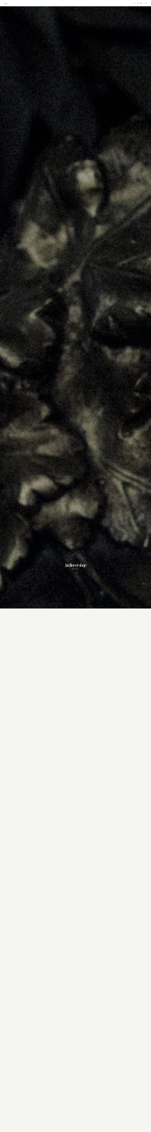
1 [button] (143, 1086)
